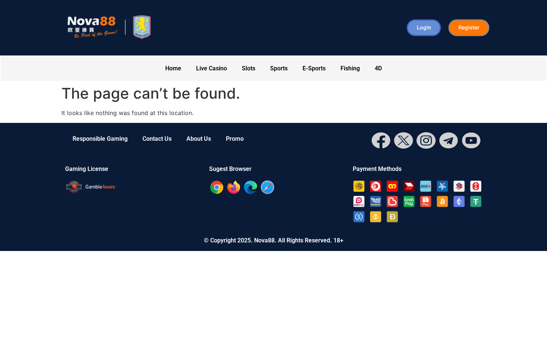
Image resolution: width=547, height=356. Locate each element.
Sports (279, 68)
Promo (235, 138)
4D (378, 68)
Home (173, 68)
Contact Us (157, 138)
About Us (198, 138)
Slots (248, 68)
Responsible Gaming (100, 138)
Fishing (350, 68)
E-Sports (314, 68)
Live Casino (211, 68)
